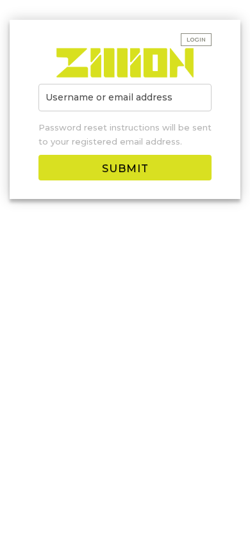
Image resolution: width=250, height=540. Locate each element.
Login (196, 39)
